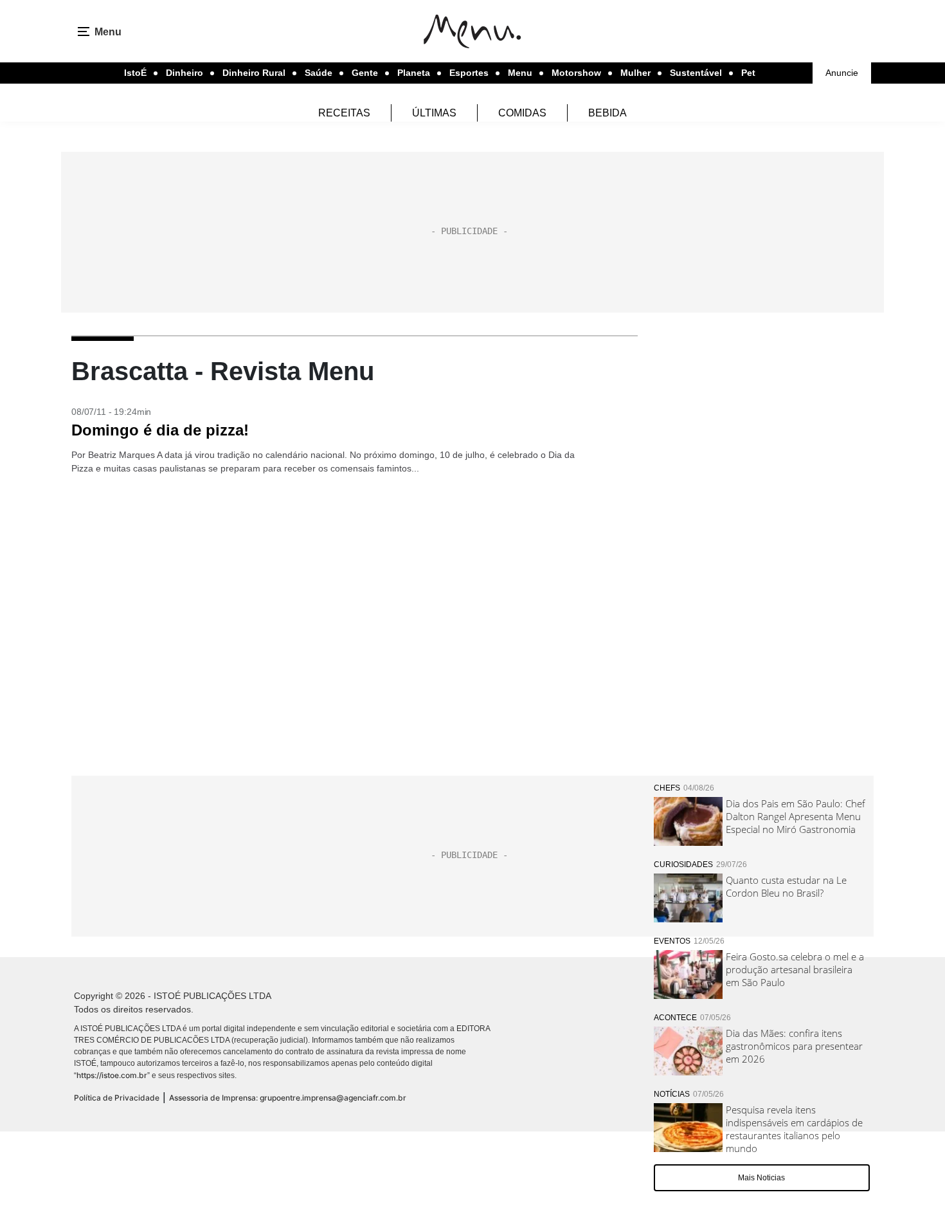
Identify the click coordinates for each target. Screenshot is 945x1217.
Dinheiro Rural (253, 73)
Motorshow (576, 73)
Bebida (607, 112)
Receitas (344, 112)
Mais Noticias (761, 1177)
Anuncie (841, 73)
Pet (748, 73)
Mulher (635, 73)
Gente (365, 73)
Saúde (318, 73)
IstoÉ (135, 73)
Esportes (469, 73)
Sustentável (696, 73)
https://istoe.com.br (111, 1075)
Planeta (413, 73)
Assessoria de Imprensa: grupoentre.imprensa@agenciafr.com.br (287, 1098)
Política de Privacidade (116, 1098)
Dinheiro (184, 73)
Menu (520, 73)
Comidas (522, 112)
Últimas (434, 112)
